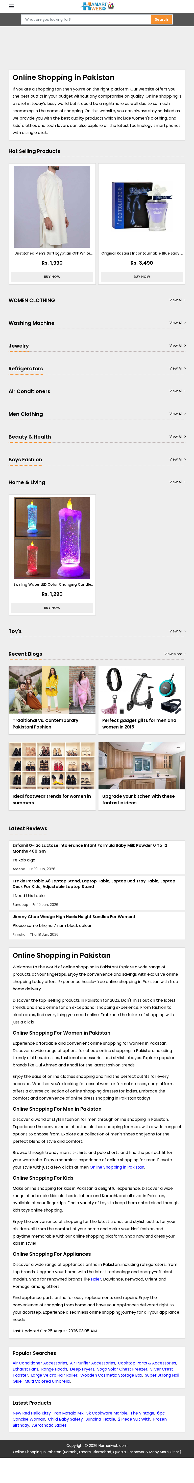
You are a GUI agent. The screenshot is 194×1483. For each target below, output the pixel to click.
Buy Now (52, 276)
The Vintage (142, 1413)
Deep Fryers (82, 1369)
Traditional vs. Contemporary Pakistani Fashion (45, 723)
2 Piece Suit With (134, 1419)
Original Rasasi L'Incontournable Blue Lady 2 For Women (142, 253)
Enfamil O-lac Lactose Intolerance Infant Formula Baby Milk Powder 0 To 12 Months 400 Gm (90, 848)
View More (173, 653)
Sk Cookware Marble (107, 1413)
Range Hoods (54, 1369)
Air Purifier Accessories (92, 1363)
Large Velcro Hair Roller (54, 1375)
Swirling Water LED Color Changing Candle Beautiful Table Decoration (52, 584)
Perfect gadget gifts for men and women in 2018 (139, 723)
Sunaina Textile (100, 1419)
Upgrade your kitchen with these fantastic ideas (138, 799)
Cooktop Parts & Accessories (147, 1363)
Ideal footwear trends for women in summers (52, 799)
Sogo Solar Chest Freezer (122, 1369)
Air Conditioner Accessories (40, 1363)
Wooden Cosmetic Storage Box (111, 1375)
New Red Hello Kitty (32, 1413)
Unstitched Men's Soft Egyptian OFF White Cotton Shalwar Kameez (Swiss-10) (52, 253)
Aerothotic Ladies (49, 1425)
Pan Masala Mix (69, 1413)
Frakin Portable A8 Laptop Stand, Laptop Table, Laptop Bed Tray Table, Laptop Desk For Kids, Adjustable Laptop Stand (94, 883)
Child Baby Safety (65, 1419)
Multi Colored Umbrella (47, 1381)
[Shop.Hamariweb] (97, 6)
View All (175, 300)
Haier (96, 1279)
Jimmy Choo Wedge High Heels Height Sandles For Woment (74, 917)
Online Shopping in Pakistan (117, 1167)
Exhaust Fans (25, 1369)
